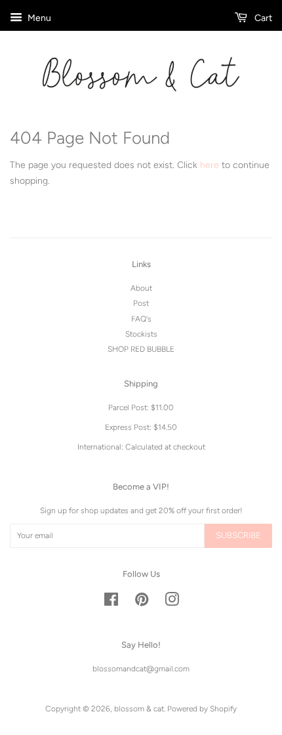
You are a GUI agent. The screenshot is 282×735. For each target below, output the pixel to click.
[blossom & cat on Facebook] (111, 602)
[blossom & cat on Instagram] (172, 602)
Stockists (141, 334)
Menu (38, 18)
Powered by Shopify (202, 708)
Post (141, 303)
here (209, 165)
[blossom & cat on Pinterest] (141, 602)
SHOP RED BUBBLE (141, 349)
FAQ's (141, 319)
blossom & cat (139, 708)
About (141, 288)
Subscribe (238, 535)
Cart (262, 18)
